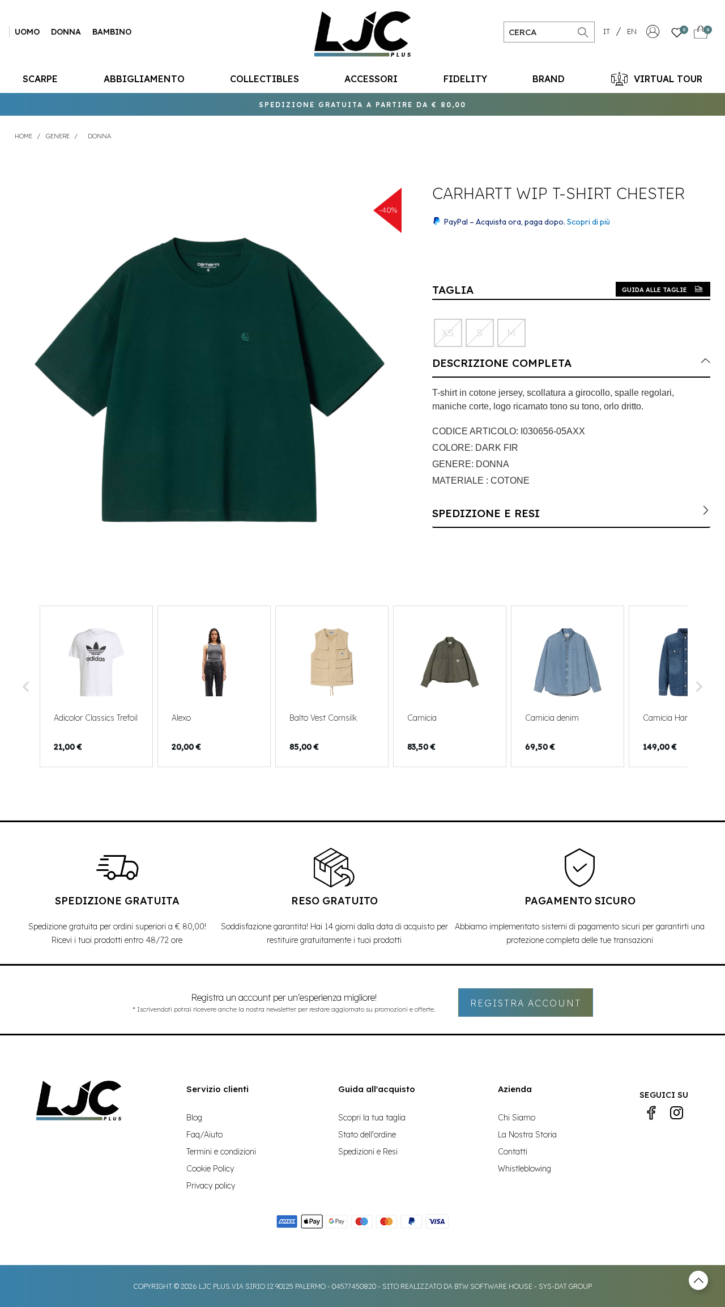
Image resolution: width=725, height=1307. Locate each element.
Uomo (27, 32)
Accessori (371, 78)
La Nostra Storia (527, 1135)
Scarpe (40, 78)
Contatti (512, 1152)
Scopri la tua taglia (372, 1118)
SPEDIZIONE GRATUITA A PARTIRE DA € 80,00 (362, 104)
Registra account (525, 1003)
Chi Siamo (516, 1118)
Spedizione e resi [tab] (486, 513)
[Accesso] (653, 34)
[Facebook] (651, 1113)
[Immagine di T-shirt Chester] (209, 380)
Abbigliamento (144, 78)
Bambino (111, 32)
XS (448, 333)
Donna (66, 32)
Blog (194, 1118)
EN (632, 31)
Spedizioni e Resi (368, 1152)
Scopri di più (588, 222)
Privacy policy (210, 1186)
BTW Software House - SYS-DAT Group (523, 1286)
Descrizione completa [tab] (502, 363)
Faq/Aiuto (204, 1135)
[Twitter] (676, 1113)
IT (606, 31)
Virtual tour (668, 78)
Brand (548, 78)
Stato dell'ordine (367, 1135)
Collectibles (264, 78)
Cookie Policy (210, 1169)
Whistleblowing (524, 1169)
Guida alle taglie (654, 290)
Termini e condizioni (221, 1152)
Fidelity (465, 78)
